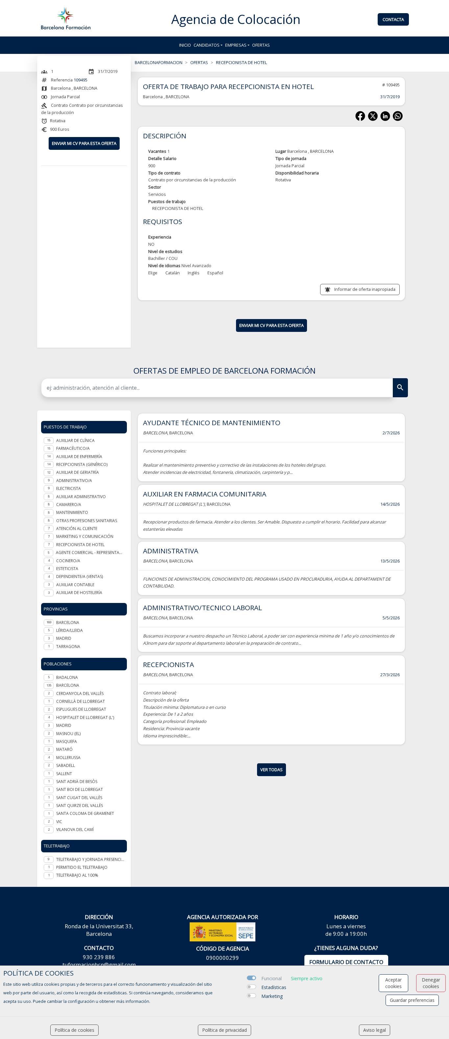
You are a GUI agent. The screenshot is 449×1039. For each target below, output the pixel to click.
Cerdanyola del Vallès (80, 693)
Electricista (68, 488)
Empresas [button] (236, 45)
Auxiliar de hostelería (79, 592)
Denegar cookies (431, 983)
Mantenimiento (72, 512)
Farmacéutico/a (73, 448)
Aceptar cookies (393, 983)
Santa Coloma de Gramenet (85, 813)
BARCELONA (67, 622)
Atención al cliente (76, 528)
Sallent (64, 773)
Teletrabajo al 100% (77, 875)
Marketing (272, 996)
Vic (59, 821)
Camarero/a (68, 504)
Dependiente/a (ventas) (79, 576)
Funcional (271, 978)
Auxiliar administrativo (81, 496)
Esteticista (67, 568)
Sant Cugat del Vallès (79, 797)
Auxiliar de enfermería (79, 456)
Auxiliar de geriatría (77, 472)
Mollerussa (68, 757)
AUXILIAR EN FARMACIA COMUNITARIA (204, 493)
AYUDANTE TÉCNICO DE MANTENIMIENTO (211, 422)
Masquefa (66, 741)
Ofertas (261, 45)
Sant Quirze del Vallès (79, 805)
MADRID (63, 638)
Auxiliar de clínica (75, 440)
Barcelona (67, 685)
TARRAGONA (68, 646)
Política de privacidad (224, 1030)
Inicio (185, 45)
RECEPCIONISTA (168, 664)
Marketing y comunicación (84, 536)
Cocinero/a (68, 561)
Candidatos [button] (207, 45)
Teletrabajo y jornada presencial (90, 859)
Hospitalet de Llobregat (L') (85, 717)
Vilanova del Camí (75, 829)
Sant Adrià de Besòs (76, 781)
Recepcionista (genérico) (81, 464)
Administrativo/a (74, 480)
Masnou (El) (68, 733)
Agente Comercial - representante (90, 552)
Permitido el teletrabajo (81, 867)
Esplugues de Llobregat (81, 709)
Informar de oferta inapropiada (364, 289)
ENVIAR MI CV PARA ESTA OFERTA (84, 143)
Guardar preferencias (412, 1000)
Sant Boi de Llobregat (79, 789)
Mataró (64, 749)
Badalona (67, 677)
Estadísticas (273, 987)
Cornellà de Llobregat (80, 701)
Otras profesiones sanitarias (86, 520)
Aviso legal (374, 1030)
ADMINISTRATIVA (170, 550)
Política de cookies (74, 1030)
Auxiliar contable (75, 585)
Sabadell (65, 765)
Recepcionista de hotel (80, 544)
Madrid (63, 725)
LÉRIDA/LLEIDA (69, 630)
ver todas (271, 770)
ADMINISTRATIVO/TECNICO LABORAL (202, 607)
